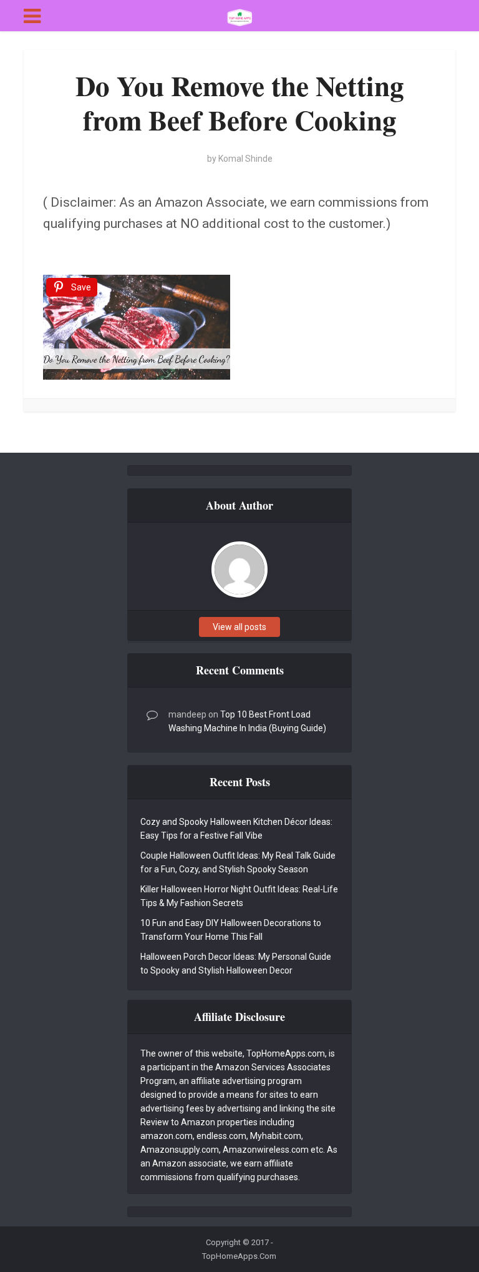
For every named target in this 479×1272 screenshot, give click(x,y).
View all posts (239, 627)
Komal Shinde (245, 159)
